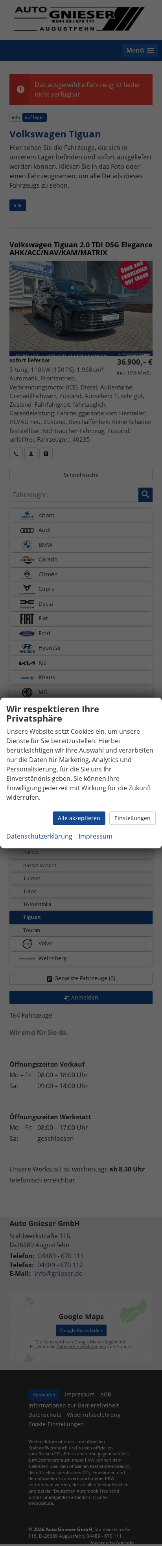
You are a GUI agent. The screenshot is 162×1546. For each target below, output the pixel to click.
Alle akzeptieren (79, 818)
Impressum (95, 836)
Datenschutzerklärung (39, 836)
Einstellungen (132, 818)
